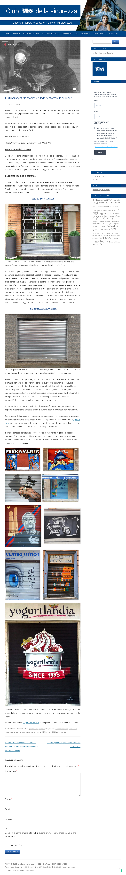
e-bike (114, 214)
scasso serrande (61, 729)
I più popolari (113, 34)
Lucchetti (16, 34)
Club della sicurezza (42, 11)
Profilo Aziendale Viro (100, 176)
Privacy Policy (9, 870)
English (95, 53)
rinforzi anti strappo (106, 233)
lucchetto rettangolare (106, 224)
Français (102, 53)
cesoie (98, 210)
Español (110, 53)
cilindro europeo (106, 210)
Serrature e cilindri (31, 34)
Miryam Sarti (63, 732)
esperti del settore (31, 723)
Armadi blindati (99, 34)
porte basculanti (105, 230)
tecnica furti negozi (34, 732)
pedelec (103, 226)
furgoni (100, 216)
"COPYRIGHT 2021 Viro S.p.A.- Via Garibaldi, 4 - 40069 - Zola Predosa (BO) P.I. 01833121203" (36, 864)
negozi (116, 223)
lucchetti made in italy (106, 220)
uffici (100, 244)
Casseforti (85, 34)
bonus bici (108, 204)
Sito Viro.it (96, 179)
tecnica (105, 241)
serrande (111, 235)
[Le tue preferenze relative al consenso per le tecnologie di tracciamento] (121, 870)
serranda (104, 235)
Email (8, 809)
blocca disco (100, 204)
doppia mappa (105, 214)
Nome (8, 799)
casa (111, 206)
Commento (11, 771)
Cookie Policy (18, 870)
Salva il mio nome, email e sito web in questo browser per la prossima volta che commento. (40, 835)
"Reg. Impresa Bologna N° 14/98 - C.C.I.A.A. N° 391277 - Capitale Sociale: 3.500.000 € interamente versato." (40, 867)
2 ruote (96, 199)
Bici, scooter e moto (70, 34)
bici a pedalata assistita (104, 202)
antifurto (110, 200)
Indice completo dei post (101, 190)
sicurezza (106, 238)
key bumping (99, 218)
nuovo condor (96, 226)
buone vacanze (102, 207)
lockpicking (108, 218)
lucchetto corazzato (104, 222)
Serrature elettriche (50, 34)
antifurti (103, 200)
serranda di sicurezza (19, 732)
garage (106, 216)
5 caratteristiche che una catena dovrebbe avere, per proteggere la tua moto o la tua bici (21, 747)
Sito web (9, 819)
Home (7, 34)
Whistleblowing (28, 870)
